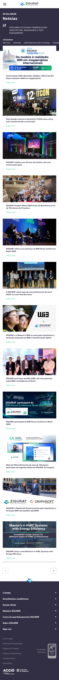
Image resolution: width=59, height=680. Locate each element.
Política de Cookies (11, 648)
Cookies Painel (9, 658)
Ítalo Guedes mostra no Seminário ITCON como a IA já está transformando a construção (29, 120)
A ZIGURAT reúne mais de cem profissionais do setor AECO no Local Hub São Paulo (29, 293)
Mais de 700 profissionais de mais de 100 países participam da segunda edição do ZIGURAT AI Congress (30, 466)
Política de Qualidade (12, 653)
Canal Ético (7, 663)
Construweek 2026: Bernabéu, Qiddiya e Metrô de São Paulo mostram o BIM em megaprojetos (30, 77)
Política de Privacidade (12, 643)
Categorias (8, 40)
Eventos (17, 43)
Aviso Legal (8, 638)
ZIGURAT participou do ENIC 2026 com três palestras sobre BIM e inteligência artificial (29, 379)
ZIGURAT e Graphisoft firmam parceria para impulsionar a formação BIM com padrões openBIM (31, 509)
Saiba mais (11, 82)
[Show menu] (5, 4)
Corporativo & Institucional (37, 43)
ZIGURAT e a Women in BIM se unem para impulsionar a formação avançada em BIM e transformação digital (30, 336)
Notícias (6, 43)
